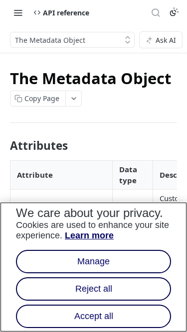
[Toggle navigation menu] (18, 12)
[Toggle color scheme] (174, 11)
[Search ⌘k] (156, 12)
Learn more (89, 235)
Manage (93, 261)
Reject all (93, 289)
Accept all (93, 316)
